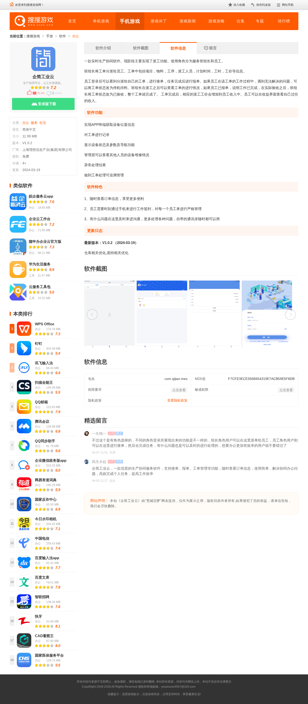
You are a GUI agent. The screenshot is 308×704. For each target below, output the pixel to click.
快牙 (38, 616)
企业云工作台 (40, 219)
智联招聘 (42, 597)
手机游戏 (130, 21)
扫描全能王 (44, 382)
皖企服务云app (41, 196)
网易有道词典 (46, 480)
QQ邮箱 (41, 402)
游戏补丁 (159, 21)
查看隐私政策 (177, 400)
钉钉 (38, 343)
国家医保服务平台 (49, 655)
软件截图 (140, 48)
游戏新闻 (188, 21)
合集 (241, 21)
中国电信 (42, 538)
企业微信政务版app (50, 460)
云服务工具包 (40, 287)
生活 (42, 123)
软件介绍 (103, 48)
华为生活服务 (40, 264)
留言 (213, 48)
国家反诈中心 (46, 499)
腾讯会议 (42, 421)
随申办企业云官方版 (45, 241)
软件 (62, 36)
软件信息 (178, 48)
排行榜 (284, 21)
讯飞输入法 (44, 363)
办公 (75, 36)
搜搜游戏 (33, 36)
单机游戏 (101, 21)
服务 (34, 123)
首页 (72, 21)
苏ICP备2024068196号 (211, 686)
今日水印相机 (46, 519)
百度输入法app (47, 558)
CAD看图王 (44, 636)
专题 (260, 21)
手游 (49, 36)
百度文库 (42, 577)
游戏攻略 (216, 21)
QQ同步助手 (45, 441)
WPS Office (44, 324)
